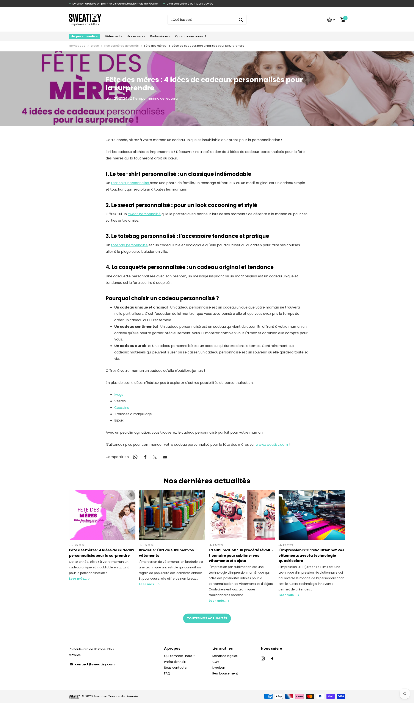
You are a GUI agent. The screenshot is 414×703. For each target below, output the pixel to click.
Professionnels (175, 662)
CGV (215, 662)
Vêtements (113, 36)
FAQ (167, 673)
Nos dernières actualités (121, 46)
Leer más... (78, 578)
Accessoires (136, 36)
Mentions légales (225, 656)
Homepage (77, 46)
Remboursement (225, 673)
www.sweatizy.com (272, 444)
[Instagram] (263, 658)
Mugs (118, 394)
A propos (172, 648)
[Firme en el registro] (331, 20)
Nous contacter (176, 667)
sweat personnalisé (144, 214)
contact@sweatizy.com (94, 664)
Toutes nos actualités (207, 618)
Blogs (95, 46)
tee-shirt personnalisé (130, 182)
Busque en (241, 20)
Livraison (218, 667)
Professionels (160, 36)
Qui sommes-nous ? (190, 36)
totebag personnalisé (129, 245)
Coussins (121, 407)
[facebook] (272, 658)
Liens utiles (222, 648)
